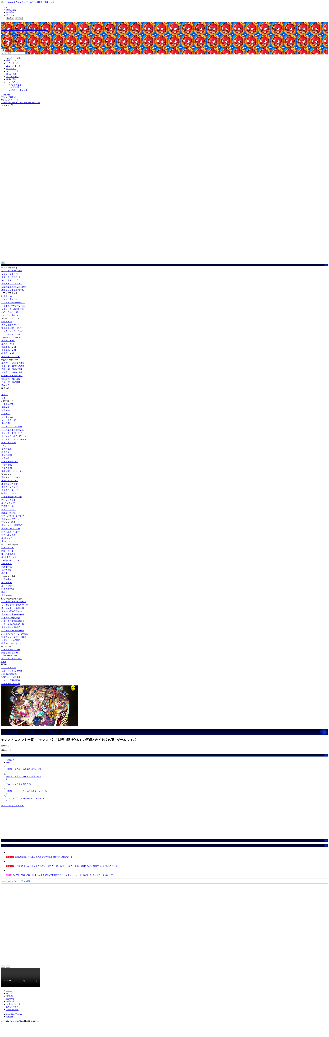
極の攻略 (16, 379)
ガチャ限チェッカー (10, 649)
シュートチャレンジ (10, 334)
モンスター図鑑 (13, 58)
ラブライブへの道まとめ (12, 309)
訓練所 (4, 592)
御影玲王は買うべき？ (11, 328)
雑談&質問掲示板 (9, 674)
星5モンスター (8, 541)
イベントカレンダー (10, 280)
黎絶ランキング (8, 509)
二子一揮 (5, 382)
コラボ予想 (11, 74)
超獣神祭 (5, 407)
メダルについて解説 (10, 640)
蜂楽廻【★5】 (8, 353)
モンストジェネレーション (13, 439)
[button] (167, 41)
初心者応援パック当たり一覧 (14, 605)
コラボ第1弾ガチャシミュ (13, 306)
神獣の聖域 (16, 87)
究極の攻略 (17, 369)
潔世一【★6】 (8, 340)
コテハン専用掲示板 (10, 680)
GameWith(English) (14, 1014)
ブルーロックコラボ (10, 277)
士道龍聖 (5, 366)
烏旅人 (4, 372)
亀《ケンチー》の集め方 (12, 608)
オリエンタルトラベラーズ (13, 436)
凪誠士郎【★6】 (9, 347)
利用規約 (10, 1001)
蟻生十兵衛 (6, 376)
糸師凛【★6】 (8, 344)
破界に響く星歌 (8, 442)
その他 (14, 82)
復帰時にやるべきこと (11, 643)
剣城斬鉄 (5, 379)
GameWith (17, 1021)
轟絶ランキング (8, 513)
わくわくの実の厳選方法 (12, 621)
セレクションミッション (12, 331)
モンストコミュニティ (11, 658)
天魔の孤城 (6, 468)
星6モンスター (8, 538)
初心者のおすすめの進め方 (13, 602)
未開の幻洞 (6, 455)
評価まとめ (6, 296)
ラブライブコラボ (9, 274)
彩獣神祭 (5, 414)
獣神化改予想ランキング (12, 516)
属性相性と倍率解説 (10, 627)
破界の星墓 (16, 85)
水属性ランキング (9, 484)
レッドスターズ (8, 420)
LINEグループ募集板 (11, 677)
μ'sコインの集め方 (9, 315)
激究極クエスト (8, 554)
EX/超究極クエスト (10, 560)
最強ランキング (13, 60)
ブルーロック (12, 71)
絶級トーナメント (19, 90)
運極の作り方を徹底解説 (12, 614)
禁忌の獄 (5, 458)
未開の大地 (6, 583)
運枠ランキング (8, 500)
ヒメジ (4, 395)
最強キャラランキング (11, 283)
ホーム (9, 7)
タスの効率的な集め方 (11, 611)
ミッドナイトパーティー (12, 433)
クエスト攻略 (12, 77)
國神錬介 (5, 385)
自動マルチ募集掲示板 (11, 671)
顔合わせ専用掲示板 (10, 684)
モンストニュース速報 (11, 271)
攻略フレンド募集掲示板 (12, 290)
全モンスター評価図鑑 (11, 525)
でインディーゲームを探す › (16, 881)
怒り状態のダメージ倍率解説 (14, 634)
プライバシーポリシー (16, 1004)
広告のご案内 (12, 1007)
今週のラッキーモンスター (13, 287)
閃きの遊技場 (7, 589)
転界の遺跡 (11, 79)
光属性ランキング (9, 490)
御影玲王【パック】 (10, 357)
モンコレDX (7, 417)
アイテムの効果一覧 (10, 618)
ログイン (10, 15)
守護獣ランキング (9, 506)
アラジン (5, 391)
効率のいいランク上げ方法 (13, 637)
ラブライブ (11, 68)
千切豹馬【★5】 (9, 350)
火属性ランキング (9, 481)
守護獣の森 (6, 567)
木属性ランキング (9, 487)
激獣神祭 (5, 410)
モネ (3, 398)
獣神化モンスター (9, 535)
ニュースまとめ (13, 66)
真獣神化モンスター (10, 528)
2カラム (10, 18)
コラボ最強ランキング (11, 497)
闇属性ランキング (9, 493)
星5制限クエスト (9, 557)
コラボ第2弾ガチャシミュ (13, 302)
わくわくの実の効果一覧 (12, 624)
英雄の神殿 (6, 570)
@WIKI (9, 1016)
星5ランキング (8, 503)
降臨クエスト (7, 551)
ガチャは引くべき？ (10, 299)
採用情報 (10, 999)
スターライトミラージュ (12, 430)
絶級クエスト (7, 547)
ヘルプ (9, 993)
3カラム (19, 18)
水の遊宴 (5, 423)
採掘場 (4, 573)
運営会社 (10, 996)
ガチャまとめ (12, 63)
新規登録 (10, 12)
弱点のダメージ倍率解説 (12, 630)
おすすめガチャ (8, 404)
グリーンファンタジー (11, 426)
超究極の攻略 (18, 363)
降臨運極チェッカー (10, 653)
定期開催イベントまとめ (12, 471)
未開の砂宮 (6, 586)
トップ (9, 991)
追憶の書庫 (6, 564)
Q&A (3, 662)
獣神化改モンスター (10, 532)
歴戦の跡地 (6, 595)
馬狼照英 (5, 369)
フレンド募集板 (8, 667)
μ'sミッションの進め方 (11, 312)
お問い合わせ (12, 1009)
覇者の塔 (5, 452)
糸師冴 (4, 363)
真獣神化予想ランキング (12, 519)
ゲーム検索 (11, 10)
